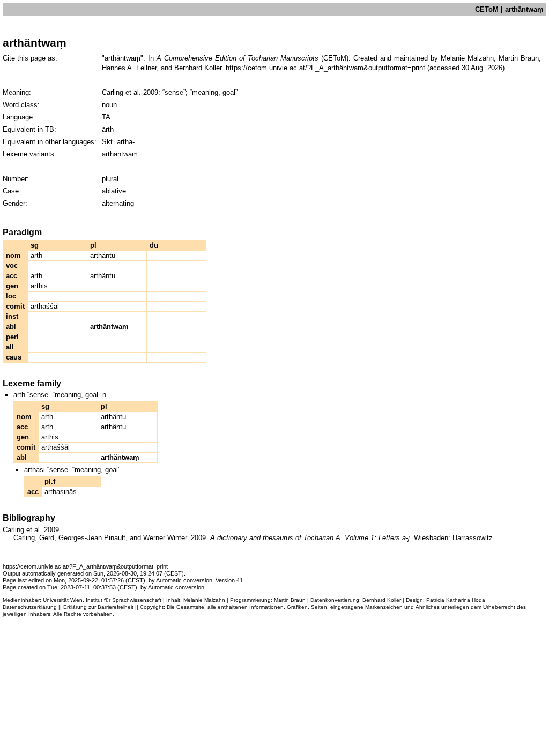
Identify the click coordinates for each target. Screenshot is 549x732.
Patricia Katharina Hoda (455, 600)
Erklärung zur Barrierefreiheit (98, 607)
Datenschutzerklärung (30, 607)
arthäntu (102, 255)
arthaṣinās (60, 492)
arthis (39, 286)
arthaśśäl (45, 306)
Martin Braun (290, 600)
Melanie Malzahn (204, 600)
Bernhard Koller (381, 600)
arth (36, 255)
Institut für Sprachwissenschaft (123, 600)
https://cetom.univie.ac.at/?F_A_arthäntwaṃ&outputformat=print (325, 68)
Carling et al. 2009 (130, 92)
